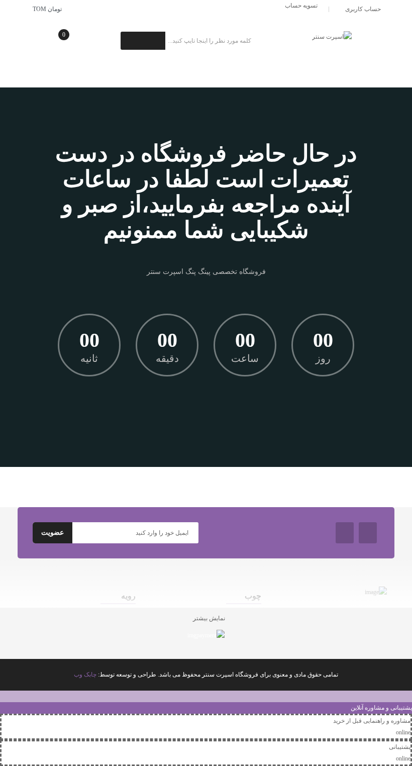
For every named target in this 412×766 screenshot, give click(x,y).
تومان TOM (46, 9)
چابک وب (85, 674)
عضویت (52, 532)
